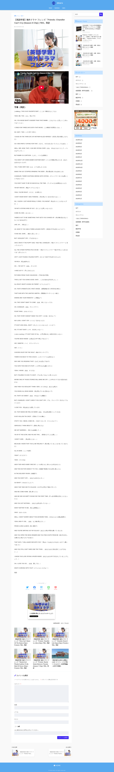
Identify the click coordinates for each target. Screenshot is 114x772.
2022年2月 (79, 195)
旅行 (62, 623)
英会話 (67, 623)
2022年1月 (79, 198)
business (57, 8)
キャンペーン (81, 84)
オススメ (79, 80)
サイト (16, 719)
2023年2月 (79, 153)
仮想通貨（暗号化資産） (84, 90)
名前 (15, 705)
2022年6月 (79, 181)
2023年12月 (79, 140)
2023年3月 (79, 150)
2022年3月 (79, 191)
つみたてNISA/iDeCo (83, 87)
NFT (78, 77)
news (63, 8)
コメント (17, 684)
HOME (57, 765)
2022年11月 (79, 164)
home (50, 8)
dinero (59, 3)
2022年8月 (79, 174)
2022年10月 (79, 167)
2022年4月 (79, 188)
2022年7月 (79, 178)
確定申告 (79, 97)
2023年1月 (79, 157)
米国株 (79, 101)
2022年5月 (79, 185)
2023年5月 (79, 146)
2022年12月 (79, 160)
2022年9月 (79, 171)
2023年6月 (79, 143)
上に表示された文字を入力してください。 (26, 730)
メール (16, 712)
